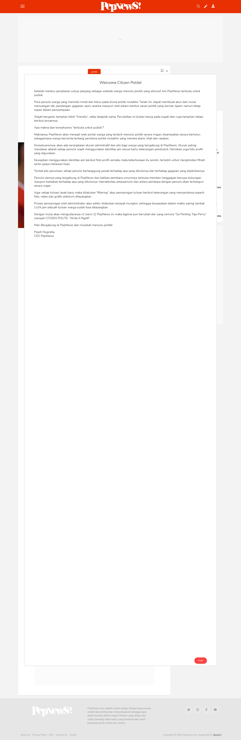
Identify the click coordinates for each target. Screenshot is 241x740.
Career (73, 734)
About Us (25, 734)
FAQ (51, 734)
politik (94, 71)
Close (200, 660)
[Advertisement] (120, 39)
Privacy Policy (40, 734)
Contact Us (61, 734)
